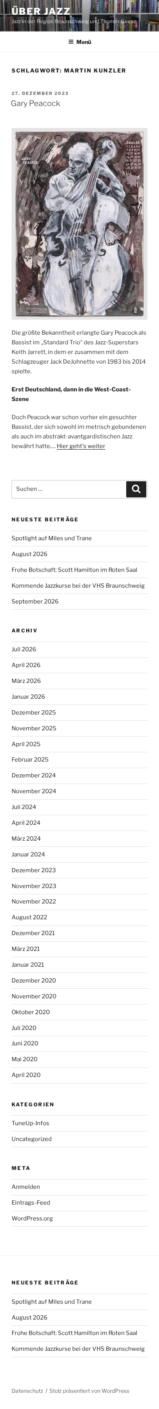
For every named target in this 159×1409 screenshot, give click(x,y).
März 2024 (26, 838)
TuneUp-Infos (30, 1123)
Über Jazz (41, 11)
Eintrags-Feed (31, 1202)
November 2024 (34, 791)
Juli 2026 (24, 649)
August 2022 (29, 917)
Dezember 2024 (34, 775)
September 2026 (35, 601)
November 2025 (34, 728)
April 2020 (26, 1075)
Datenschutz (27, 1390)
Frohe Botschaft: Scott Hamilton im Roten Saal (74, 569)
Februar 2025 (30, 759)
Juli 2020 (24, 1028)
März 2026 (26, 681)
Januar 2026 (28, 696)
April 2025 (26, 744)
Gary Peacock (35, 103)
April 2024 (26, 822)
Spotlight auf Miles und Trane (52, 538)
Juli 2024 (24, 807)
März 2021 (26, 949)
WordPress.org (32, 1218)
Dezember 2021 (33, 933)
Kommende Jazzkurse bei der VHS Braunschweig (78, 585)
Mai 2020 (24, 1059)
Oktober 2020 (31, 1012)
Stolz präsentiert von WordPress (89, 1390)
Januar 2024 (28, 854)
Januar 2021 (28, 964)
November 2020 (34, 996)
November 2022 (34, 901)
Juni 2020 (25, 1043)
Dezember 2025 (34, 712)
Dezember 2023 (34, 870)
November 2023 (34, 886)
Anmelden (26, 1186)
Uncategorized (32, 1139)
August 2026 (29, 554)
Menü (83, 42)
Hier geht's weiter (81, 446)
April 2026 (26, 665)
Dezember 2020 (34, 980)
